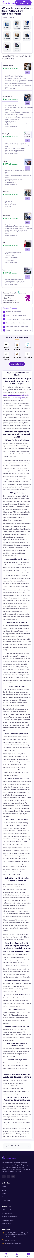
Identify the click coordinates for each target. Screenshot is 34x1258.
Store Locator (6, 1200)
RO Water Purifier (7, 1213)
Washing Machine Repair (9, 1217)
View (27, 72)
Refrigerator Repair (8, 1220)
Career (4, 1193)
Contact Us (5, 1197)
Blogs (4, 1190)
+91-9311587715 (24, 2)
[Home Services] (8, 2)
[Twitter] (8, 1176)
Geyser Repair (6, 1223)
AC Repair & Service (8, 1210)
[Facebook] (4, 1176)
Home (4, 1187)
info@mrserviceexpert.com (13, 1243)
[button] (6, 1255)
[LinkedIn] (13, 1176)
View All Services (17, 364)
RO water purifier (19, 398)
